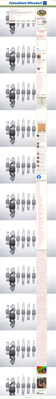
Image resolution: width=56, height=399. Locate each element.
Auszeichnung (42, 257)
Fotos (38, 274)
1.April (39, 251)
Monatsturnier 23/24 (44, 312)
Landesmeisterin (43, 303)
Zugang (40, 363)
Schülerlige (38, 336)
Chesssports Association (39, 86)
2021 (38, 186)
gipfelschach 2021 (44, 280)
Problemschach (41, 322)
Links (39, 306)
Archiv (44, 6)
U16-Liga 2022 (42, 353)
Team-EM (38, 348)
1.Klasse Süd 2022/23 (44, 252)
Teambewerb (45, 348)
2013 (38, 193)
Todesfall (42, 350)
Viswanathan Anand (42, 356)
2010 (38, 196)
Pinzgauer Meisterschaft (42, 318)
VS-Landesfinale (42, 357)
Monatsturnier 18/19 (39, 311)
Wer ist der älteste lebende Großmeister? (40, 219)
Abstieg (42, 253)
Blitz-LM (41, 259)
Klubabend (39, 211)
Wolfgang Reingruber (41, 362)
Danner (37, 263)
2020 (38, 187)
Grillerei (37, 283)
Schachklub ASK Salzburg (39, 87)
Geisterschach (38, 278)
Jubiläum (38, 288)
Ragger (44, 323)
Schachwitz (39, 216)
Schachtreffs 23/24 (38, 332)
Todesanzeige (39, 350)
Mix (33, 6)
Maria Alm (45, 307)
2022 (38, 185)
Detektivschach (39, 220)
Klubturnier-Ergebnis (39, 294)
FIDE (45, 272)
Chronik (42, 6)
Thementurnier (39, 206)
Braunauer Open (38, 260)
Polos (45, 321)
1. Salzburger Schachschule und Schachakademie (41, 213)
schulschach (44, 340)
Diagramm (38, 264)
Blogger (31, 397)
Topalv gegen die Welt (40, 210)
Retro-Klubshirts (39, 207)
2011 (38, 195)
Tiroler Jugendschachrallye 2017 (43, 349)
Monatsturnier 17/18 (42, 310)
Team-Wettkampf (41, 348)
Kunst (37, 295)
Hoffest (39, 284)
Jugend (16, 6)
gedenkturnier (41, 277)
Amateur (37, 254)
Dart (39, 263)
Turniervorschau (40, 352)
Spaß (44, 343)
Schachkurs (42, 330)
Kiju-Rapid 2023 (44, 291)
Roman (40, 325)
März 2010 (39, 243)
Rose (42, 325)
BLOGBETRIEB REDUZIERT (41, 214)
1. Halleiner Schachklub (39, 89)
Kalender (45, 290)
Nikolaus (45, 314)
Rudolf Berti (45, 325)
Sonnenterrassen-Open (39, 343)
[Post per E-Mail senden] (16, 15)
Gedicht (45, 277)
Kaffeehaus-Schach (42, 290)
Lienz (37, 306)
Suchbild (42, 346)
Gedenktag (38, 277)
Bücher (45, 260)
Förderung (40, 273)
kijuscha (41, 292)
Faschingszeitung (42, 271)
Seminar (39, 341)
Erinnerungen (41, 268)
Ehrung (42, 265)
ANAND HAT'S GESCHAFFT (41, 221)
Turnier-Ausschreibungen (43, 351)
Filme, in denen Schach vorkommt (41, 237)
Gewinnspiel (38, 279)
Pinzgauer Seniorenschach (40, 232)
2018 (38, 189)
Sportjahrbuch (39, 345)
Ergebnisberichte (39, 267)
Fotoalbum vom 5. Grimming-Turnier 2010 (41, 224)
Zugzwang (42, 363)
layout (45, 304)
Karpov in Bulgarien (40, 236)
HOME (10, 6)
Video (45, 355)
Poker (41, 321)
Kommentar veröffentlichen (12, 19)
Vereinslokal (45, 354)
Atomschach (45, 255)
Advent (45, 253)
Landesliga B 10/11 (42, 300)
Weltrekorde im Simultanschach (41, 217)
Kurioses (43, 295)
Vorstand (39, 357)
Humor (44, 284)
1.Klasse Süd (43, 251)
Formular (45, 273)
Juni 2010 (39, 202)
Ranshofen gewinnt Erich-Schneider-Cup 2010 (40, 205)
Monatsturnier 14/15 (44, 309)
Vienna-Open (39, 356)
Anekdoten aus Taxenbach (40, 231)
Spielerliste (37, 344)
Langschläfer (44, 304)
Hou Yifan (42, 284)
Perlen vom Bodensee (39, 92)
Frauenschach (43, 275)
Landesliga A (41, 296)
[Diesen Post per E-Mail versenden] (17, 15)
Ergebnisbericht (43, 266)
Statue (38, 346)
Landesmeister (38, 303)
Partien (38, 317)
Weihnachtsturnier (38, 359)
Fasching (38, 271)
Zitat (38, 363)
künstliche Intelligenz (40, 295)
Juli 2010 (39, 201)
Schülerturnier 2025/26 (39, 340)
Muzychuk (45, 313)
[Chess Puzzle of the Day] (42, 131)
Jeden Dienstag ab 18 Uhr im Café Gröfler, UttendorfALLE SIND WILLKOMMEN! (41, 17)
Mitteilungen (12, 16)
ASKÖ (40, 255)
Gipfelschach (26, 6)
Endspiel (39, 266)
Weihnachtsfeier (43, 358)
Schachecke (43, 329)
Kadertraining (38, 290)
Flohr (37, 273)
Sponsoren (30, 6)
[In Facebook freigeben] (19, 15)
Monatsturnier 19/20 (44, 311)
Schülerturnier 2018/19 (42, 337)
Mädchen (45, 306)
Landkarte (41, 304)
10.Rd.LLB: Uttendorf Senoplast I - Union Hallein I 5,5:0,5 (43, 161)
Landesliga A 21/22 (40, 298)
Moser (40, 313)
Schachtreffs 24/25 (43, 332)
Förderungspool (42, 273)
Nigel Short (43, 314)
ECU (40, 265)
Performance (41, 317)
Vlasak (45, 356)
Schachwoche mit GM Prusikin (41, 209)
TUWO (43, 352)
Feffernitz (45, 271)
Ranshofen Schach (39, 67)
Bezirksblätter (45, 258)
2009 (38, 246)
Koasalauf (42, 294)
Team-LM (23, 6)
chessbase (39, 262)
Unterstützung (38, 354)
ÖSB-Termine (38, 20)
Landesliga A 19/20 (41, 297)
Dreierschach (38, 265)
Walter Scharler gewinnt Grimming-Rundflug (40, 227)
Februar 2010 (39, 244)
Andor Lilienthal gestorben (40, 218)
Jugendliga (44, 289)
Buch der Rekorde (42, 260)
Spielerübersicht (40, 344)
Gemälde (40, 278)
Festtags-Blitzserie (43, 272)
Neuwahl (38, 314)
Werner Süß (40, 360)
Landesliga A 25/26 (41, 299)
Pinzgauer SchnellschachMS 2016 (41, 319)
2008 (38, 247)
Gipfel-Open (41, 279)
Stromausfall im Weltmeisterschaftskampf (41, 238)
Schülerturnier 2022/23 (39, 339)
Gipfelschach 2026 (38, 282)
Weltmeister (45, 359)
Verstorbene (42, 355)
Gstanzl (43, 283)
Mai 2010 (39, 203)
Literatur (42, 306)
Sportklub (41, 345)
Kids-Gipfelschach (40, 291)
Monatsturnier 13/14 (39, 309)
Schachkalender (38, 330)
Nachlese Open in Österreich (40, 65)
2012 (38, 194)
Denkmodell (42, 263)
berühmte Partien (38, 258)
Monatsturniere (19, 6)
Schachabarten (38, 328)
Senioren (42, 341)
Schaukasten (39, 333)
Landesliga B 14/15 (41, 301)
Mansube (42, 307)
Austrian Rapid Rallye (38, 257)
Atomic (42, 255)
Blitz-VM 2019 (45, 259)
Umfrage (45, 353)
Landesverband (38, 304)
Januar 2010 (39, 245)
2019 (38, 188)
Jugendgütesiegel (40, 289)
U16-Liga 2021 (38, 353)
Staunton (40, 346)
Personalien (45, 317)
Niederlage (40, 314)
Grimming (40, 283)
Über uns (39, 6)
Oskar (39, 316)
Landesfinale (38, 296)
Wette (42, 360)
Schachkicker (38, 91)
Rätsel (37, 324)
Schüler (41, 335)
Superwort (44, 346)
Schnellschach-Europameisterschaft (40, 334)
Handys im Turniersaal (40, 223)
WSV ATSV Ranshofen (39, 88)
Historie (37, 284)
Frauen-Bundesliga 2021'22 (39, 275)
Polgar (43, 321)
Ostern (42, 316)
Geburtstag (41, 276)
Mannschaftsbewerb (39, 307)
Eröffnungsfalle (44, 268)
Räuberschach (41, 324)
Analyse (40, 254)
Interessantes (38, 286)
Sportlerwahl (44, 345)
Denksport (44, 263)
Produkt (44, 322)
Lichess (37, 93)
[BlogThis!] (18, 15)
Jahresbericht (41, 287)
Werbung (37, 360)
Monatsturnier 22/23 (39, 312)
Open (40, 315)
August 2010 (39, 200)
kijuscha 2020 (44, 292)
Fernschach (38, 272)
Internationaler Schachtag (44, 286)
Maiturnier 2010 (39, 215)
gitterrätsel (42, 282)
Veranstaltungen (41, 354)
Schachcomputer (38, 329)
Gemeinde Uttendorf (44, 278)
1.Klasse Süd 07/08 (39, 252)
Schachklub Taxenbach (39, 90)
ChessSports (42, 262)
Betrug (41, 258)
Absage (40, 253)
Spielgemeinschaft (44, 344)
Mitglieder (40, 308)
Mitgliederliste (44, 308)
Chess (37, 262)
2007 (38, 248)
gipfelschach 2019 (39, 280)
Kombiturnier (45, 294)
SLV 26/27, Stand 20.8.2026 (38, 21)
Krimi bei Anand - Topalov (40, 222)
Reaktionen (45, 324)
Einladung (45, 265)
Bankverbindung (45, 257)
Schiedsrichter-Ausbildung (44, 333)
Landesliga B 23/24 (41, 302)
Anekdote (42, 254)
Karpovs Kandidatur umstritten (41, 212)
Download (36, 6)
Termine (13, 6)
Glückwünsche (44, 282)
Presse (37, 322)
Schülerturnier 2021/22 (42, 338)
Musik (42, 313)
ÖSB (37, 316)
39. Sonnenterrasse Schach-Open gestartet (42, 146)
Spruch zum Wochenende (40, 241)
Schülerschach (42, 336)
